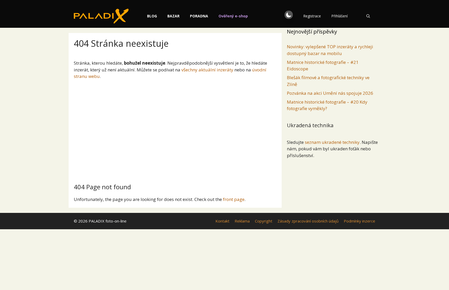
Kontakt (222, 221)
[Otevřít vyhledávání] (368, 16)
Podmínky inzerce (359, 221)
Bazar (173, 16)
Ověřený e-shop (233, 16)
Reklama (242, 221)
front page (234, 199)
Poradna (199, 16)
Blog (152, 16)
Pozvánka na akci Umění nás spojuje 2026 (330, 93)
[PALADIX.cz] (101, 16)
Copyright (263, 221)
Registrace (312, 16)
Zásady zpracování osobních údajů (308, 221)
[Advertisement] (175, 129)
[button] (289, 15)
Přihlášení (339, 16)
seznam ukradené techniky (332, 142)
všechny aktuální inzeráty (207, 70)
